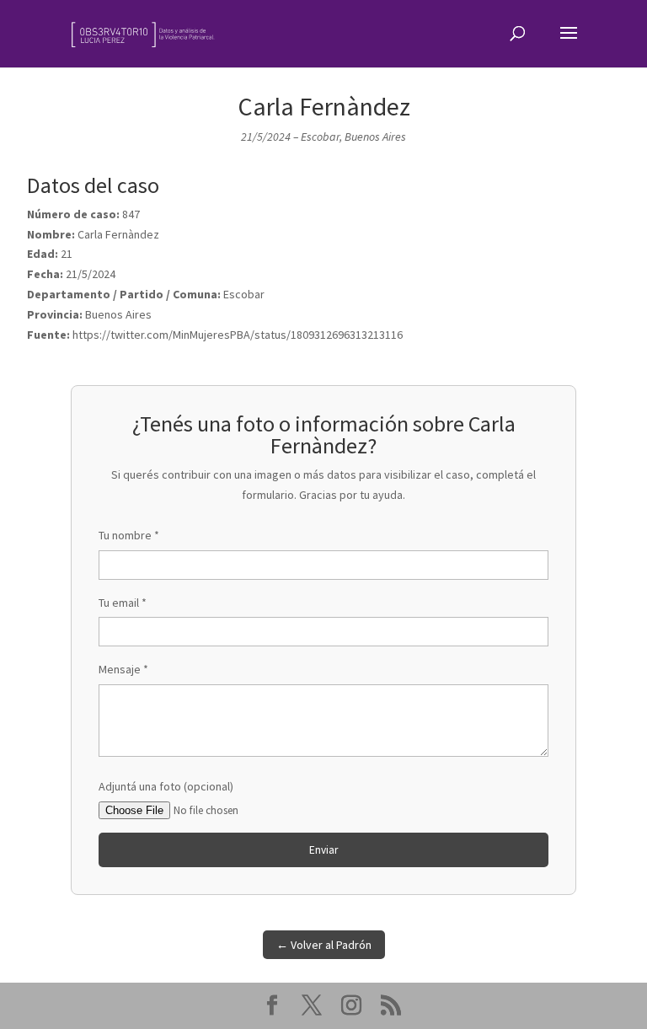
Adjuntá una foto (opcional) (166, 786)
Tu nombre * (129, 535)
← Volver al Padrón (324, 944)
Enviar (323, 850)
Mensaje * (123, 669)
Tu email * (123, 602)
